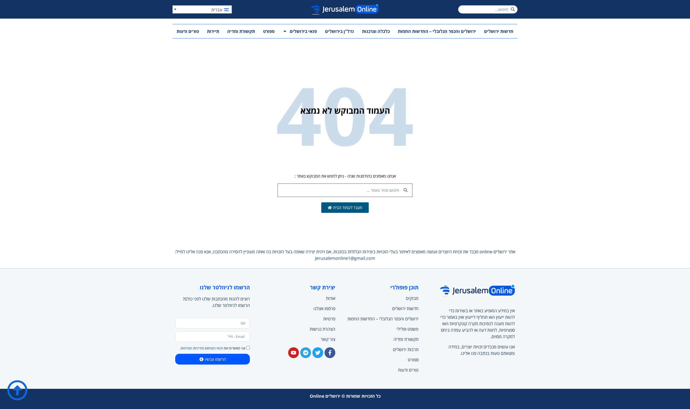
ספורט (269, 31)
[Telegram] (305, 352)
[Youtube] (293, 352)
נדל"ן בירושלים (339, 31)
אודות (330, 298)
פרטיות (329, 318)
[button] (202, 9)
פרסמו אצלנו (324, 308)
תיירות (213, 31)
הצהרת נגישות (322, 329)
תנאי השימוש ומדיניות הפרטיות (202, 348)
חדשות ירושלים (498, 31)
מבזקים (412, 298)
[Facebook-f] (330, 352)
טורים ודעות (188, 31)
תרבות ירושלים (405, 349)
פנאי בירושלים (303, 31)
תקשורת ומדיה (241, 31)
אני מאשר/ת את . (212, 348)
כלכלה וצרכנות (376, 31)
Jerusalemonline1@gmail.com (345, 258)
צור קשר (328, 339)
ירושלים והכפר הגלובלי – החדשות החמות (437, 31)
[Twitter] (317, 352)
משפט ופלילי (407, 329)
